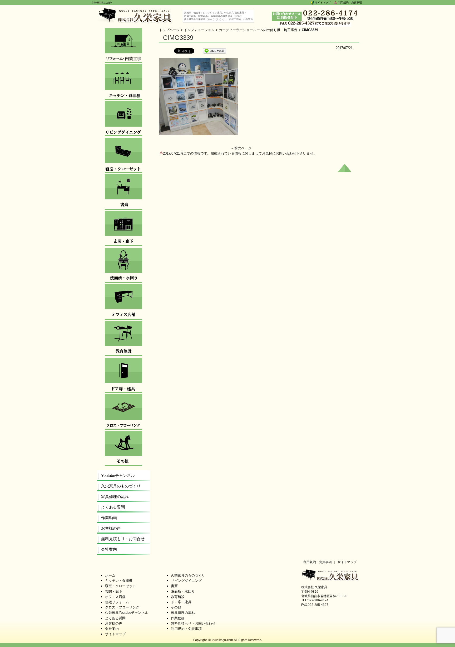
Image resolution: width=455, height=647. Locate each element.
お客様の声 (111, 528)
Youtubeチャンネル (118, 475)
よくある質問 (113, 507)
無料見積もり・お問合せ (123, 538)
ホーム (110, 575)
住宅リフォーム (117, 602)
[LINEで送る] (214, 50)
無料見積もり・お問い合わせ (193, 623)
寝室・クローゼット (120, 586)
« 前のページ (241, 148)
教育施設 (178, 597)
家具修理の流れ (115, 496)
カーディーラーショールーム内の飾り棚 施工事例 (258, 30)
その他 (176, 607)
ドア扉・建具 (181, 602)
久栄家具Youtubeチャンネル (126, 613)
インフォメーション (199, 30)
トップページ (169, 30)
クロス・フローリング (122, 607)
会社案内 (109, 549)
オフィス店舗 (115, 597)
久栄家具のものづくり (121, 486)
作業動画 (109, 517)
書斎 (174, 586)
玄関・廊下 (113, 591)
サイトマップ (322, 2)
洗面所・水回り (183, 591)
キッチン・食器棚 (118, 581)
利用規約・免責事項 (349, 2)
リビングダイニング (186, 581)
